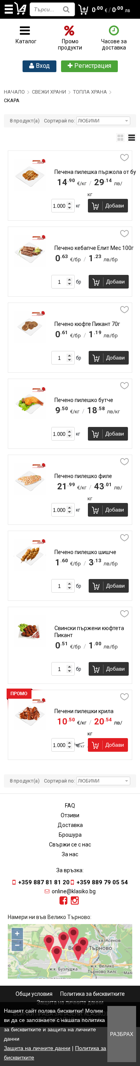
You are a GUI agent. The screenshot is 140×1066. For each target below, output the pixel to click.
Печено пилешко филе (83, 476)
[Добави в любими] (124, 157)
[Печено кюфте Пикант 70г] (29, 341)
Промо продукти (70, 44)
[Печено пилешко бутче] (29, 417)
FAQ (70, 805)
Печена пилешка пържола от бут (96, 172)
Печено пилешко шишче (85, 552)
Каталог (26, 41)
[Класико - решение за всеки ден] (20, 13)
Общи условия (34, 994)
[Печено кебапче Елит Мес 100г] (29, 265)
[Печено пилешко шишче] (29, 569)
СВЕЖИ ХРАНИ (49, 92)
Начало (14, 92)
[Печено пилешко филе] (29, 493)
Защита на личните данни (37, 1048)
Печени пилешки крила (84, 711)
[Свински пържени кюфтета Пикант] (29, 645)
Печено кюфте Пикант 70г (87, 324)
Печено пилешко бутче (83, 400)
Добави (114, 205)
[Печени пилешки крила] (29, 728)
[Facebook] (64, 900)
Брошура (70, 835)
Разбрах (121, 1034)
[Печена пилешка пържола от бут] (29, 189)
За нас (70, 854)
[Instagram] (75, 900)
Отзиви (70, 815)
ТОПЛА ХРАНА (90, 92)
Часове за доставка (114, 44)
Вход (42, 65)
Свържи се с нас (70, 844)
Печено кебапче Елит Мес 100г (94, 248)
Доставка (70, 825)
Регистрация (92, 65)
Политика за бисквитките (92, 994)
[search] (66, 9)
